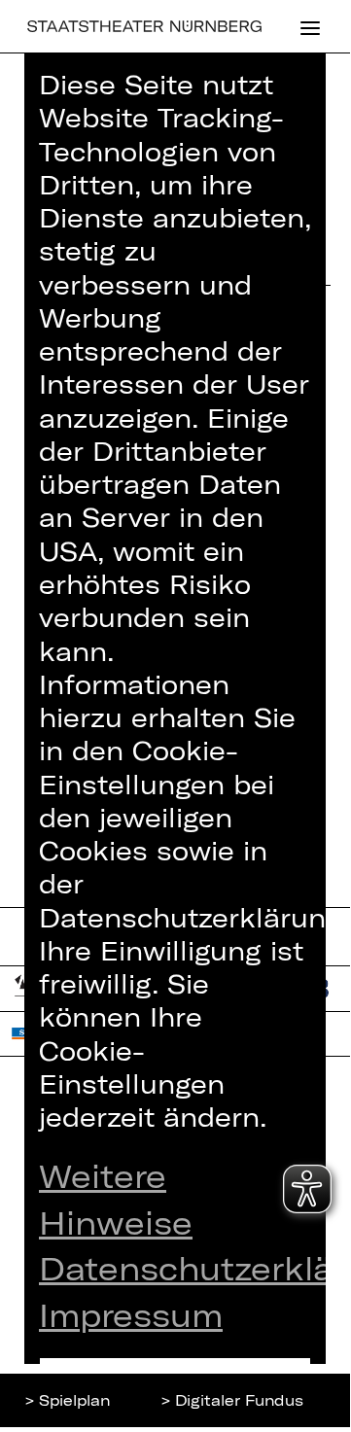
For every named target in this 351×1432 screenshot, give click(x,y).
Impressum (131, 1314)
